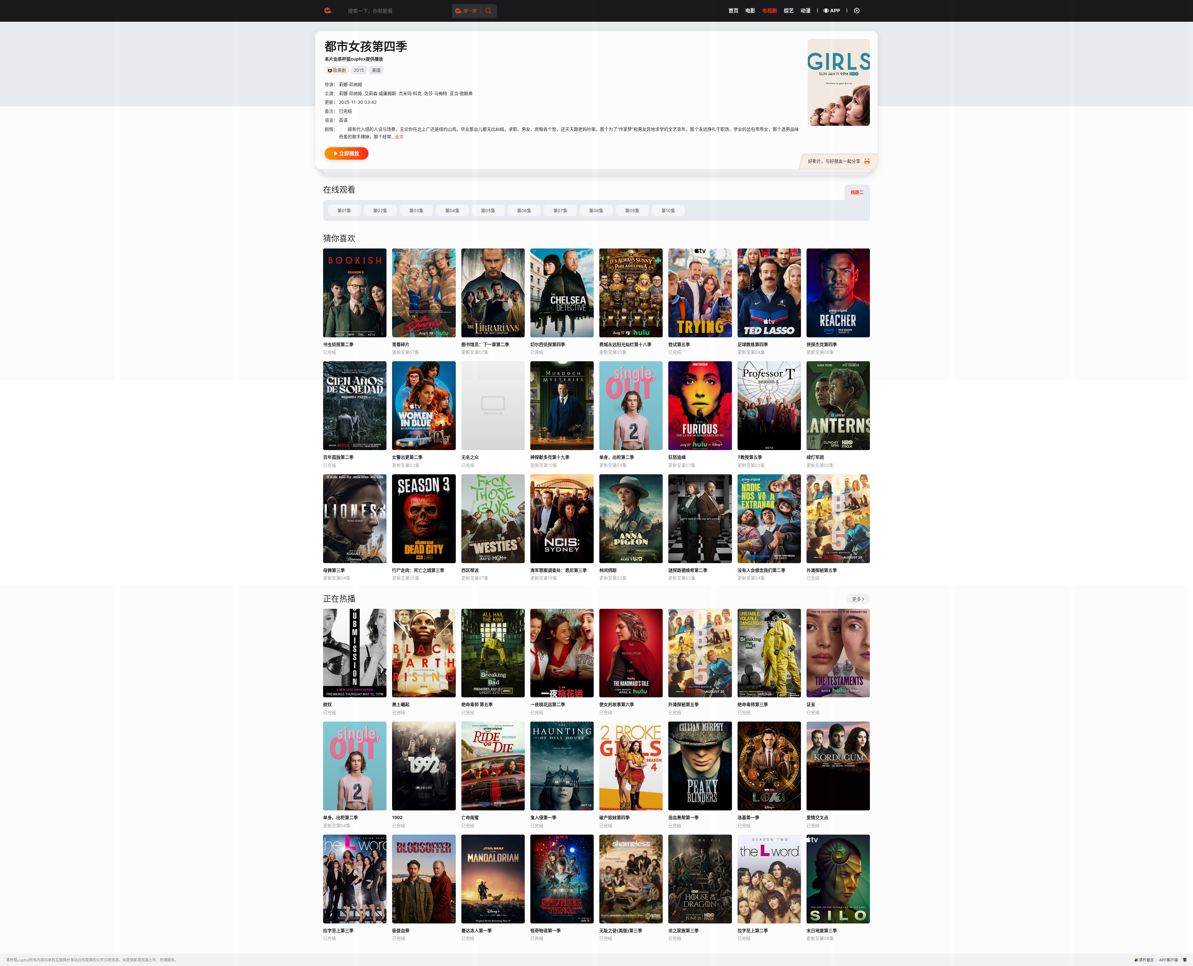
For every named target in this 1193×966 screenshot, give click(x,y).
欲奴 (327, 704)
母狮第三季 (334, 570)
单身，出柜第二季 (616, 457)
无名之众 (470, 457)
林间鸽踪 (608, 570)
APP (835, 10)
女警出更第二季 (407, 457)
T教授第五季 (750, 457)
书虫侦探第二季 (338, 344)
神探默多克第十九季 (549, 457)
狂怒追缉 (677, 457)
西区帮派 (470, 570)
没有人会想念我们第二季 (761, 570)
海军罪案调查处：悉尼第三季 (558, 570)
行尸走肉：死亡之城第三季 (418, 570)
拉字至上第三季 (338, 930)
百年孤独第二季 (338, 457)
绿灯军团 (815, 457)
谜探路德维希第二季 (687, 570)
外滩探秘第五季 (822, 570)
